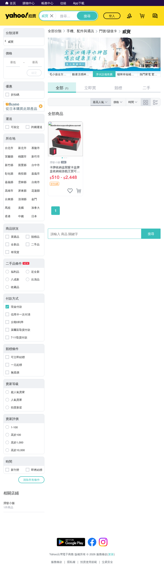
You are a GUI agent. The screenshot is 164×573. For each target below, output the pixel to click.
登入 (112, 16)
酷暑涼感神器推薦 (82, 74)
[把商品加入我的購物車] (78, 190)
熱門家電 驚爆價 (150, 74)
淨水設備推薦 (104, 74)
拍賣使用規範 (88, 562)
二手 (146, 87)
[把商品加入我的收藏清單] (70, 190)
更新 (111, 554)
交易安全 (107, 562)
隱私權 (71, 562)
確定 (34, 73)
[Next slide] (80, 139)
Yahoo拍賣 (20, 16)
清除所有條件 (31, 480)
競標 (118, 87)
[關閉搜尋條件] (51, 15)
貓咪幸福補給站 (127, 74)
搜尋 (151, 233)
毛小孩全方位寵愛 (60, 74)
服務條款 (56, 562)
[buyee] (23, 106)
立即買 (90, 87)
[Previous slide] (51, 139)
